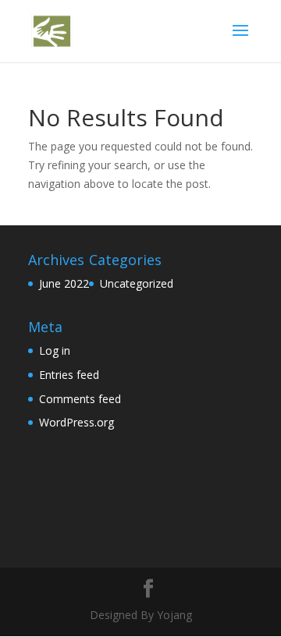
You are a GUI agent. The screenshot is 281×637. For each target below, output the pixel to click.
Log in (54, 350)
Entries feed (69, 374)
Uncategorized (136, 283)
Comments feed (80, 398)
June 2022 (64, 283)
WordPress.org (76, 422)
